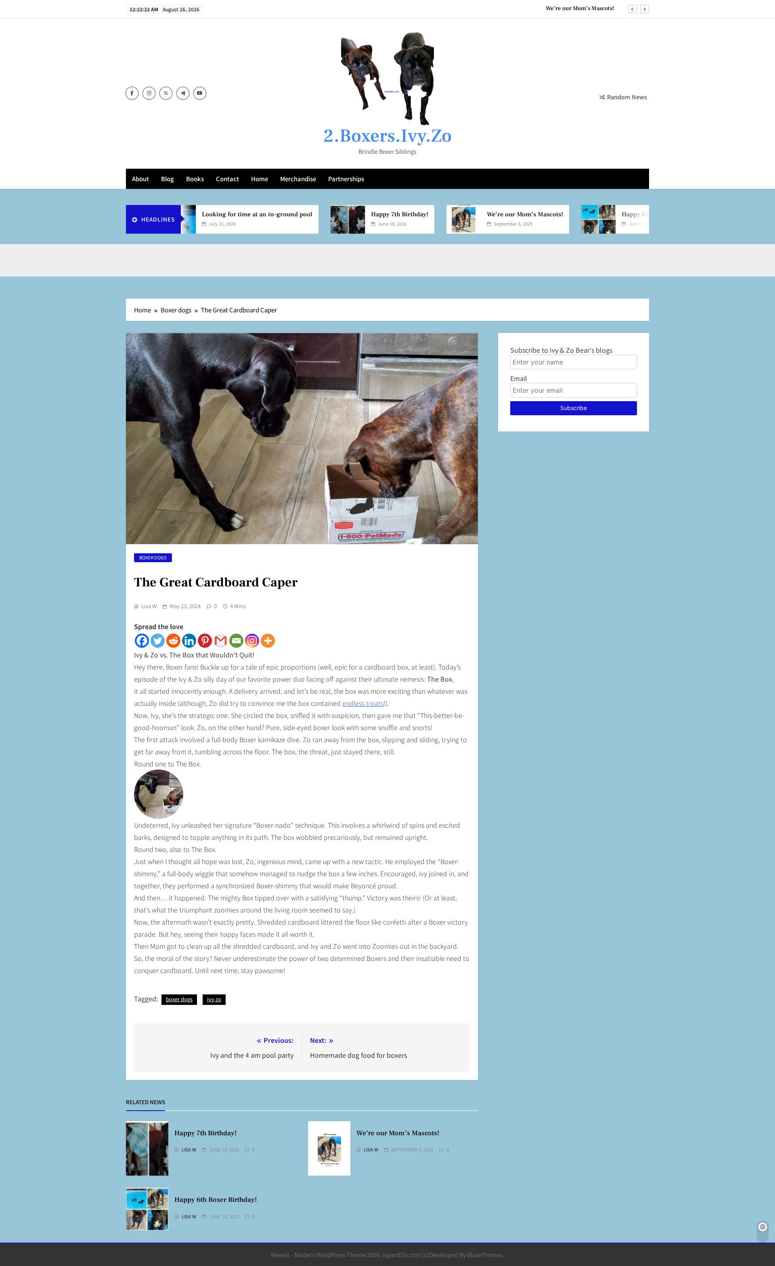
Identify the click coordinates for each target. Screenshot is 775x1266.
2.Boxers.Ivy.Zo (387, 136)
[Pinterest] (205, 641)
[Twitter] (158, 641)
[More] (268, 641)
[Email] (236, 641)
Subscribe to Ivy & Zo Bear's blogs (561, 350)
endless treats (362, 703)
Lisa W (149, 606)
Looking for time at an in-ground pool (231, 214)
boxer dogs (179, 999)
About (140, 178)
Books (195, 178)
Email (518, 378)
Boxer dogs (153, 557)
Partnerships (346, 178)
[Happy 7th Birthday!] (321, 219)
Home (259, 178)
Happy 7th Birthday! (373, 214)
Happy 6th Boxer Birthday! (633, 214)
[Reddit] (173, 641)
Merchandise (298, 178)
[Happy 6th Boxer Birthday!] (572, 219)
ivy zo (214, 999)
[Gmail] (221, 641)
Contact (227, 178)
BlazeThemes (485, 1254)
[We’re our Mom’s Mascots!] (437, 219)
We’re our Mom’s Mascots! (580, 8)
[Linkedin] (189, 641)
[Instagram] (252, 641)
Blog (167, 178)
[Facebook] (142, 641)
